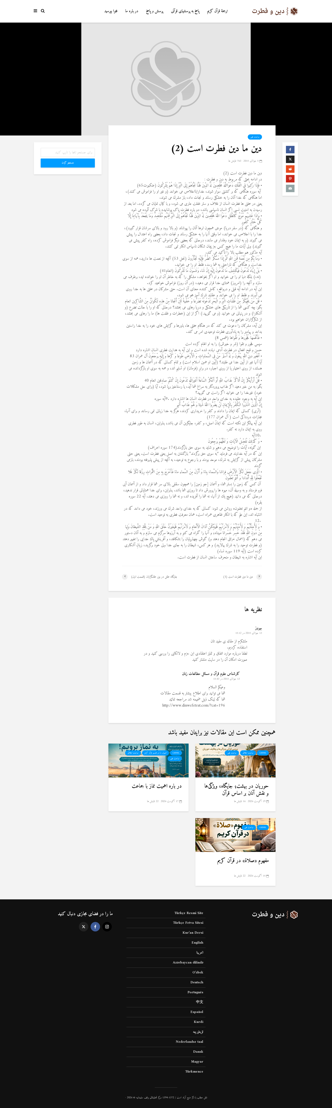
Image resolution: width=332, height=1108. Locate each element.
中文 (199, 1002)
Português (195, 992)
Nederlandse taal (189, 1042)
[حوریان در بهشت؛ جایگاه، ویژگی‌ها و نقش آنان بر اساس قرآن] (235, 760)
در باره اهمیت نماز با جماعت (157, 786)
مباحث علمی (255, 137)
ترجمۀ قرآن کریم (217, 11)
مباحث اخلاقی (248, 753)
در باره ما (131, 11)
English (197, 943)
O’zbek (197, 972)
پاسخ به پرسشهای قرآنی (185, 11)
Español (196, 1012)
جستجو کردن (68, 163)
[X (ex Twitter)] (83, 926)
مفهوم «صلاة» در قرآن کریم (243, 861)
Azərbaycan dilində (188, 962)
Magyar (197, 1062)
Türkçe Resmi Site (188, 913)
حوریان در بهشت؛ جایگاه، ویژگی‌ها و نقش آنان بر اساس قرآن (236, 790)
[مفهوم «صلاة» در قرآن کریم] (235, 834)
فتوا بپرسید (110, 11)
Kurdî (198, 1022)
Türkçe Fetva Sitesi (188, 923)
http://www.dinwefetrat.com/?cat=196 (193, 705)
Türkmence (194, 1071)
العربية (199, 952)
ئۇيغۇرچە (198, 1032)
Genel (263, 753)
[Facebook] (95, 926)
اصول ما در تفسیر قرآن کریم (155, 753)
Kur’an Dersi (192, 933)
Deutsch (196, 982)
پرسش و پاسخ (154, 11)
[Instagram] (107, 926)
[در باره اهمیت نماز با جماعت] (148, 760)
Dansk (198, 1052)
